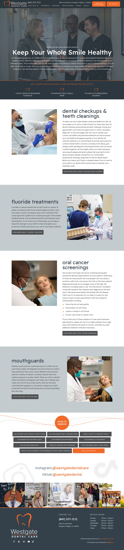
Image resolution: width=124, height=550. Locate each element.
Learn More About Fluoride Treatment (28, 232)
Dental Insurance (67, 5)
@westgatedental (67, 474)
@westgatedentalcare (71, 468)
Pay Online (113, 4)
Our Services (45, 5)
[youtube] (29, 541)
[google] (19, 541)
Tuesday (93, 521)
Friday (92, 528)
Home (29, 5)
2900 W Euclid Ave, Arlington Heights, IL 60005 (75, 2)
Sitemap (102, 539)
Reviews (78, 5)
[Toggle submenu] (39, 5)
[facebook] (14, 541)
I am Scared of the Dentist (94, 439)
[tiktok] (33, 542)
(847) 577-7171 (34, 2)
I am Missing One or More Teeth (29, 439)
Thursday (93, 525)
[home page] (15, 4)
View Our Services (89, 450)
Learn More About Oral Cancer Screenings (80, 333)
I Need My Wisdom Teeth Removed (62, 445)
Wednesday (94, 523)
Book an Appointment (99, 4)
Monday (93, 518)
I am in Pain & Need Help (29, 445)
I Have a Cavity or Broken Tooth (95, 434)
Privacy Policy (110, 539)
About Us (35, 5)
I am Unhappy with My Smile (62, 439)
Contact (86, 5)
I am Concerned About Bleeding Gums (63, 434)
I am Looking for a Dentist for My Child (29, 434)
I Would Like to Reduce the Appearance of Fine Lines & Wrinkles (45, 450)
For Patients (56, 5)
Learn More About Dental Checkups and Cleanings (83, 171)
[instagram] (24, 541)
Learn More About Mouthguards (25, 396)
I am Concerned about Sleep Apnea (94, 445)
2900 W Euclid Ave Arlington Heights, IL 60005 (69, 525)
